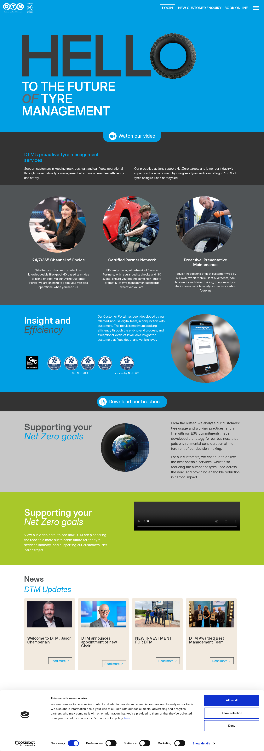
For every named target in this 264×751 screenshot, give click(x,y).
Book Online (236, 8)
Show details (201, 743)
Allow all (232, 700)
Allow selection (231, 713)
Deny (231, 725)
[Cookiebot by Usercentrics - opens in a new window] (25, 743)
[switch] (111, 743)
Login (167, 8)
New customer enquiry (199, 8)
